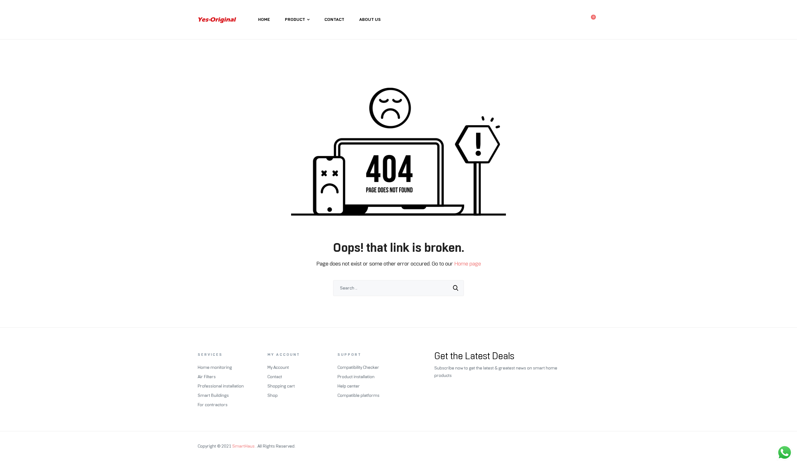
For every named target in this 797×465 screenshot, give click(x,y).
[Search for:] (398, 288)
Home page (467, 264)
